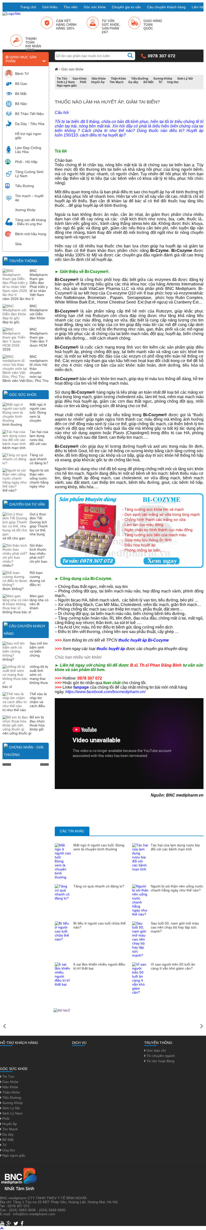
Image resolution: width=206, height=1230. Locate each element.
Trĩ (160, 82)
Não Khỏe (99, 78)
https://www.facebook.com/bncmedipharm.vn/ (105, 692)
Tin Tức (62, 78)
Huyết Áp (98, 82)
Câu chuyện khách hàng (166, 7)
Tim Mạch (116, 82)
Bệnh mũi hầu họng (30, 234)
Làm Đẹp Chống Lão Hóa (28, 150)
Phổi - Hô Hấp (26, 162)
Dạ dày (133, 82)
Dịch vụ (79, 1043)
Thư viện (71, 7)
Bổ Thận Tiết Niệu (29, 114)
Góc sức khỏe (95, 7)
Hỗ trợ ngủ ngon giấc (28, 136)
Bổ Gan (21, 84)
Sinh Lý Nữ (185, 78)
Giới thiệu (50, 7)
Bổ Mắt (20, 94)
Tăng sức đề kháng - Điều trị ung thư (30, 222)
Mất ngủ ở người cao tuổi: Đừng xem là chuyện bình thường (98, 847)
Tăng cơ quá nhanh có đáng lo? (39, 459)
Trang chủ (28, 7)
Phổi (83, 82)
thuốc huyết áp (110, 649)
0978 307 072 (161, 55)
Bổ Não (21, 104)
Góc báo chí (155, 1050)
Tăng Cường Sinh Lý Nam (29, 174)
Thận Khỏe (118, 78)
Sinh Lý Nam (66, 82)
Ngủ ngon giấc (67, 85)
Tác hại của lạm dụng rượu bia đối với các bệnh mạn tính (175, 847)
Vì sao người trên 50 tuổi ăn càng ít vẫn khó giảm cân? (173, 966)
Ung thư (173, 82)
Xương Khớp (25, 210)
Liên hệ (197, 7)
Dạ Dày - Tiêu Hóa (29, 124)
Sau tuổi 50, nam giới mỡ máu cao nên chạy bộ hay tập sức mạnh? (175, 927)
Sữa (18, 244)
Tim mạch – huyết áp (29, 198)
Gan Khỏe (80, 78)
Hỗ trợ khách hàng (19, 1043)
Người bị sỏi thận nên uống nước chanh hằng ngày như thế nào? (177, 888)
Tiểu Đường (24, 186)
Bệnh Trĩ (22, 74)
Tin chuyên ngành (160, 1056)
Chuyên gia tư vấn (126, 7)
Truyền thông (23, 261)
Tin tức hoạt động (159, 1061)
